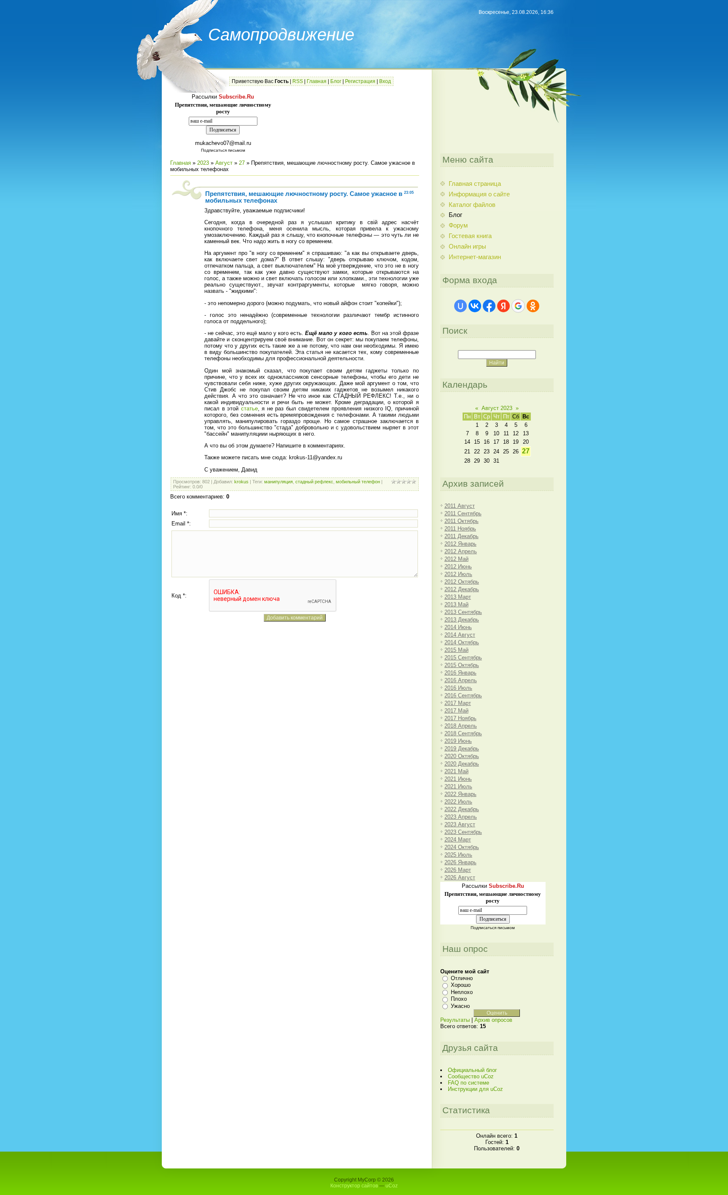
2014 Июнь (458, 627)
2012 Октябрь (461, 582)
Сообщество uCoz (471, 1076)
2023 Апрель (460, 817)
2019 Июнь (458, 741)
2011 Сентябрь (463, 513)
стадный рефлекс (314, 481)
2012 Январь (460, 544)
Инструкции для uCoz (475, 1089)
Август (224, 163)
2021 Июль (458, 786)
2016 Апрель (460, 680)
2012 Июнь (458, 566)
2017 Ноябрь (460, 718)
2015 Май (456, 650)
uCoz (391, 1186)
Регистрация (360, 81)
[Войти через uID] (460, 306)
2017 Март (457, 703)
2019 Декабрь (461, 748)
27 (242, 163)
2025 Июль (458, 855)
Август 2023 (497, 408)
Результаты (455, 1020)
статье (248, 408)
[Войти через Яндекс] (503, 306)
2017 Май (456, 710)
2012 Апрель (460, 551)
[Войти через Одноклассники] (533, 306)
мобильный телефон (358, 481)
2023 (203, 163)
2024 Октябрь (461, 847)
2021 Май (456, 771)
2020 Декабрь (461, 764)
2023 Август (459, 824)
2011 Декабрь (461, 536)
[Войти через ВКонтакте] (474, 306)
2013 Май (456, 604)
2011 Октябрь (461, 521)
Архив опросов (493, 1020)
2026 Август (459, 877)
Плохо (459, 999)
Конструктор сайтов (354, 1186)
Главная (317, 81)
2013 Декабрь (461, 619)
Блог (335, 81)
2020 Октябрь (461, 756)
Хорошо (461, 985)
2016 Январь (460, 673)
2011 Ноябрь (460, 528)
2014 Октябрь (461, 642)
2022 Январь (460, 794)
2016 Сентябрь (463, 695)
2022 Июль (458, 801)
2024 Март (457, 839)
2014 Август (459, 635)
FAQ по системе (468, 1083)
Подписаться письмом (223, 150)
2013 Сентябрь (463, 612)
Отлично (462, 978)
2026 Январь (460, 862)
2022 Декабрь (461, 809)
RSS (297, 81)
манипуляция (278, 481)
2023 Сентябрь (463, 832)
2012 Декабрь (461, 589)
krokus (241, 481)
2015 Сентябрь (463, 657)
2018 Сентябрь (463, 733)
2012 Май (456, 559)
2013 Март (457, 597)
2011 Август (459, 506)
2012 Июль (458, 574)
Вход (385, 81)
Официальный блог (472, 1070)
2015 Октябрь (461, 665)
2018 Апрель (460, 726)
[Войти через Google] (518, 306)
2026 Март (457, 870)
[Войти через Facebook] (489, 306)
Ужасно (460, 1006)
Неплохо (462, 992)
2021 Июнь (458, 779)
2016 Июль (458, 688)
